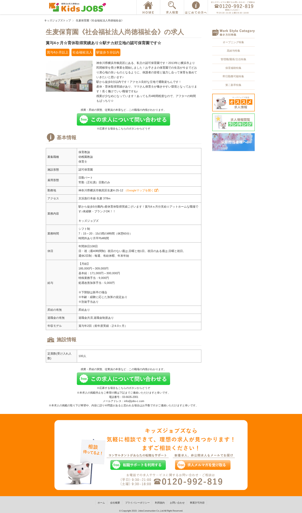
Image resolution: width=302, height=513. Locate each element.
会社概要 (115, 502)
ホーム (101, 502)
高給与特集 (233, 50)
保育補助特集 (233, 67)
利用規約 (160, 502)
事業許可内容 (197, 502)
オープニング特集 (233, 42)
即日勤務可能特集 (233, 76)
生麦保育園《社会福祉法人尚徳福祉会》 (100, 20)
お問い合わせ (177, 502)
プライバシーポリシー (137, 502)
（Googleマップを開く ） (142, 190)
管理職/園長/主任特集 (233, 59)
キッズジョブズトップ (57, 20)
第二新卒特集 (233, 85)
